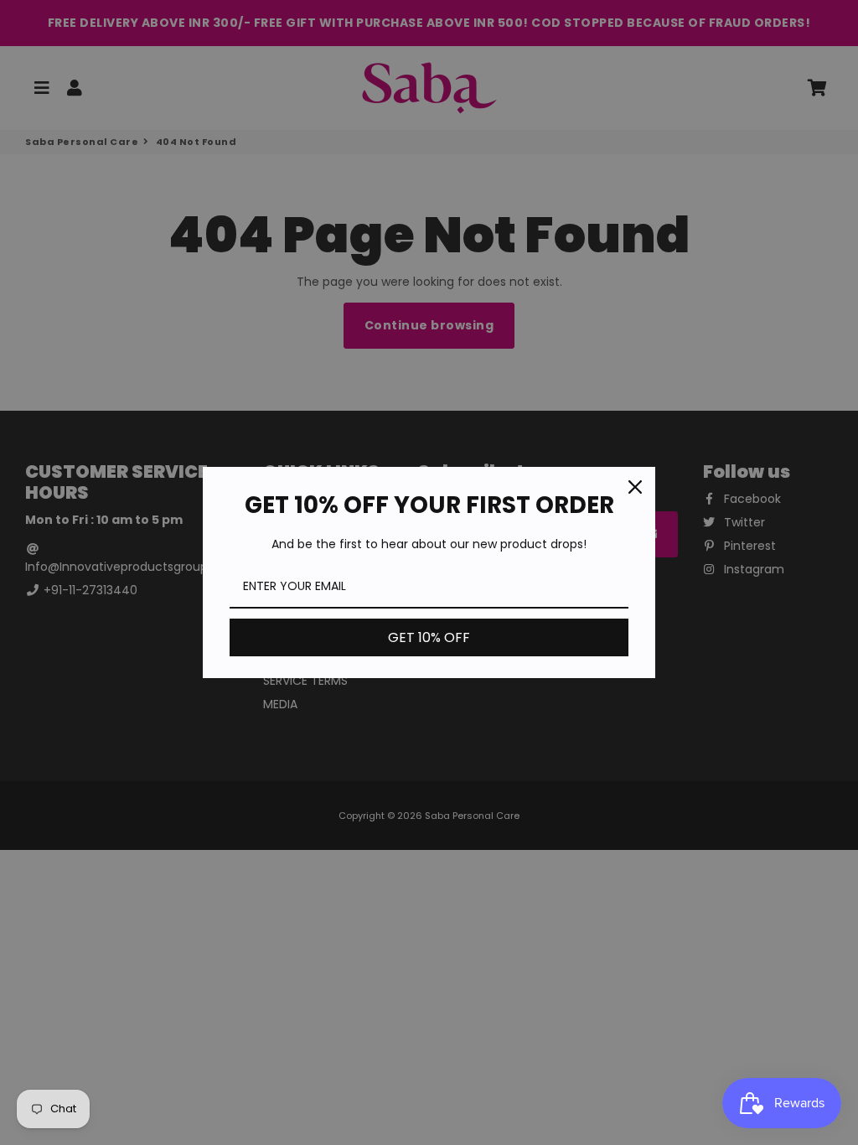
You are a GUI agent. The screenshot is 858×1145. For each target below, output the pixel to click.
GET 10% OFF (429, 637)
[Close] (635, 487)
